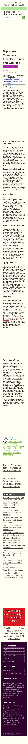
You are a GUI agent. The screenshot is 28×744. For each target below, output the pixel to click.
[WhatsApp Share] (15, 86)
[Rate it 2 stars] (4, 72)
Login (5, 652)
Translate (11, 77)
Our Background (9, 655)
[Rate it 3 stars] (5, 72)
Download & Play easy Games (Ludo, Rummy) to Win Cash (13, 81)
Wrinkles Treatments (12, 454)
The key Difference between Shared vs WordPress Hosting (12, 468)
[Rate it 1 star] (3, 72)
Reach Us (6, 670)
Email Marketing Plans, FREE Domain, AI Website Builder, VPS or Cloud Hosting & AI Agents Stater (14, 633)
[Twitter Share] (7, 86)
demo (22, 624)
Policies (6, 658)
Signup (5, 649)
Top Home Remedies (10, 451)
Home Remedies (10, 67)
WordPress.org (8, 661)
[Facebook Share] (4, 86)
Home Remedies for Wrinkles (13, 445)
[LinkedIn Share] (11, 86)
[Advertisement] (14, 34)
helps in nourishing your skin (13, 319)
